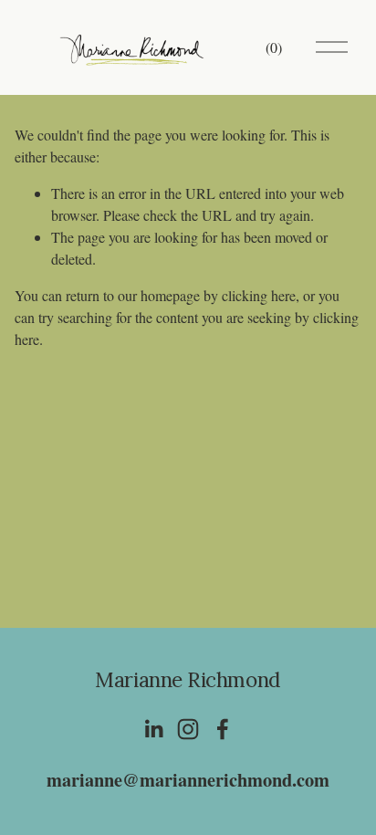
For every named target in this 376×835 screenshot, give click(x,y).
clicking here (259, 295)
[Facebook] (223, 729)
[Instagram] (188, 729)
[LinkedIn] (153, 729)
